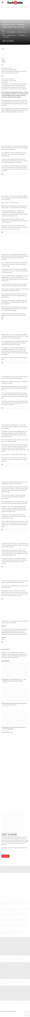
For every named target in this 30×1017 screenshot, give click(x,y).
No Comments (21, 35)
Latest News (5, 881)
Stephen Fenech (11, 32)
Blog (3, 888)
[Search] (27, 2)
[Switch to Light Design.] (25, 2)
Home (3, 878)
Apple (3, 892)
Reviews (4, 885)
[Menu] (3, 2)
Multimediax (20, 1011)
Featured (4, 637)
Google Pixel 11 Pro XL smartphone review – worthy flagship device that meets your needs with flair (14, 680)
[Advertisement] (15, 129)
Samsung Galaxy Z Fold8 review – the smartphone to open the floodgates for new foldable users (13, 926)
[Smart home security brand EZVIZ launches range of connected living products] (15, 717)
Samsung (4, 896)
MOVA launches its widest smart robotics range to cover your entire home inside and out (15, 704)
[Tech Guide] (15, 2)
